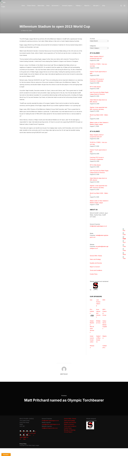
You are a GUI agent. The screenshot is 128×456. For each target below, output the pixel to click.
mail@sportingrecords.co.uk (49, 428)
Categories (93, 46)
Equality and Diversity (96, 263)
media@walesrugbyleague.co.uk (51, 424)
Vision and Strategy (95, 259)
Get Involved (55, 5)
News (47, 5)
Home (23, 5)
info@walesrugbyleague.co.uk (98, 226)
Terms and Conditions (96, 270)
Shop (103, 5)
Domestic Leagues (67, 5)
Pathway (78, 5)
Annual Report (68, 432)
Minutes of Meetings (69, 430)
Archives (92, 38)
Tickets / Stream (31, 5)
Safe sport (95, 5)
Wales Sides (41, 5)
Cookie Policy (93, 274)
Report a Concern (95, 266)
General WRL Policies (96, 255)
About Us (86, 5)
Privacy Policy (23, 443)
